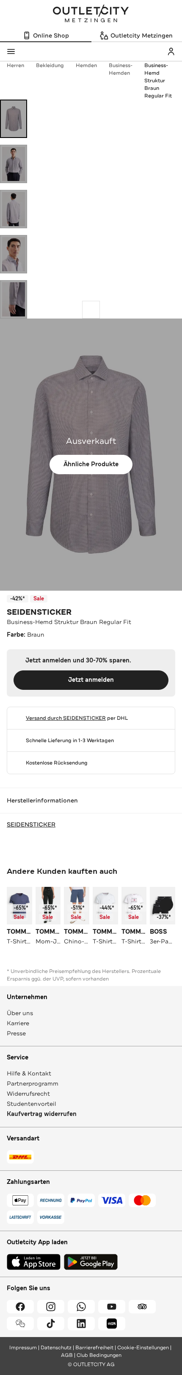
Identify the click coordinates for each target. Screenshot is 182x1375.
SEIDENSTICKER (39, 612)
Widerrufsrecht (28, 1093)
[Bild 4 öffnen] (13, 254)
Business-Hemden (120, 69)
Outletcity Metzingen (91, 14)
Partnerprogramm (32, 1083)
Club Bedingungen (99, 1355)
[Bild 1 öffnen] (13, 119)
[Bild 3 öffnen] (13, 209)
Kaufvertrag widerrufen (42, 1114)
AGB (67, 1355)
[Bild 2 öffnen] (13, 164)
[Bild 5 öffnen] (13, 299)
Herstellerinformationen (42, 800)
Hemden (86, 65)
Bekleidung (50, 65)
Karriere (18, 1023)
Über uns (20, 1013)
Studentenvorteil (31, 1104)
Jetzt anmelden (91, 680)
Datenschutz (56, 1347)
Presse (16, 1033)
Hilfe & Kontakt (29, 1073)
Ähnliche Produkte (91, 464)
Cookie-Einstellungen (143, 1347)
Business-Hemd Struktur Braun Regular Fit (158, 80)
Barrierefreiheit (94, 1347)
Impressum (23, 1347)
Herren (15, 65)
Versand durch (66, 718)
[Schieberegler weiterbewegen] (91, 310)
